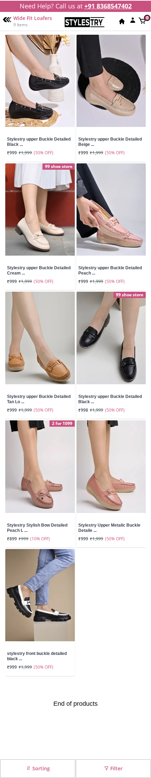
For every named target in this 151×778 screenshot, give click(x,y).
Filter (116, 768)
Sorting (40, 768)
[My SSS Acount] (132, 19)
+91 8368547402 (108, 6)
